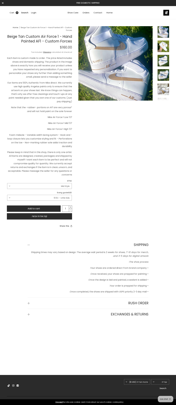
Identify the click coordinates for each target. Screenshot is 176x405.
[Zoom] (115, 63)
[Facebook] (17, 385)
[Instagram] (13, 385)
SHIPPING (141, 245)
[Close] (3, 3)
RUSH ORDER (138, 303)
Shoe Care (73, 12)
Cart (12, 12)
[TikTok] (9, 385)
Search (24, 12)
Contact (98, 12)
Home (109, 12)
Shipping (47, 52)
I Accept (59, 402)
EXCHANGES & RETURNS (129, 314)
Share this (64, 226)
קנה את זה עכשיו (39, 216)
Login (33, 12)
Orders (85, 12)
